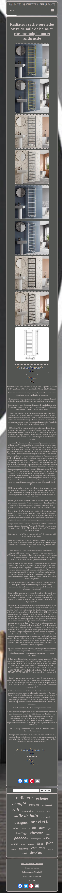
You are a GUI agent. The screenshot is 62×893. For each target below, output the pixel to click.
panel (24, 853)
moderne (23, 848)
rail (15, 809)
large (23, 844)
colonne (31, 844)
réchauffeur (36, 839)
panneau (21, 838)
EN (30, 881)
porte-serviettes (28, 811)
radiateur (24, 797)
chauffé (19, 803)
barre (49, 810)
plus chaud (45, 817)
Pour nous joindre (32, 868)
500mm (13, 849)
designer (21, 822)
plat (49, 843)
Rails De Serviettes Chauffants (32, 864)
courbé (14, 844)
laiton (16, 828)
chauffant (38, 848)
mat (24, 828)
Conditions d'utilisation (32, 876)
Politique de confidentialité (32, 872)
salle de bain (26, 815)
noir (42, 828)
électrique (36, 852)
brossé (47, 834)
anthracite (34, 804)
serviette (40, 822)
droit (32, 827)
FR (34, 881)
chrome (36, 832)
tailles (46, 838)
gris (49, 828)
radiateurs (40, 812)
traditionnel (47, 805)
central (50, 849)
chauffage (21, 833)
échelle (42, 798)
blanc (40, 843)
